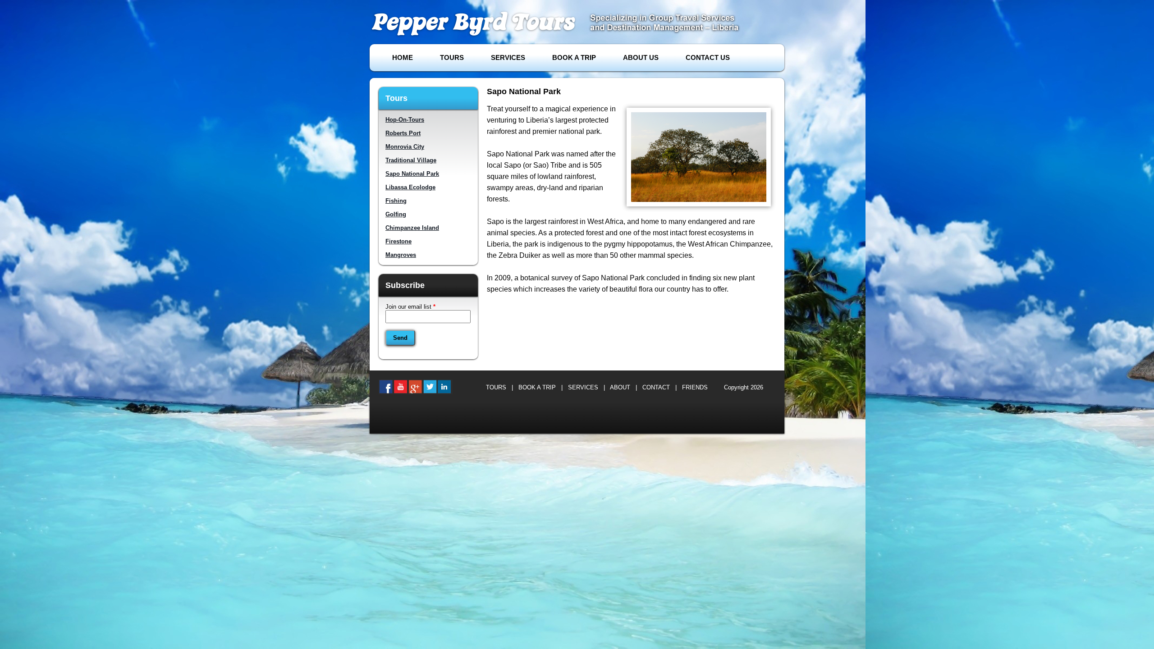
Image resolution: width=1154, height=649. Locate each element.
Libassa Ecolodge (410, 187)
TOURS (452, 57)
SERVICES (508, 57)
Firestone (398, 241)
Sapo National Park (412, 173)
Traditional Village (410, 160)
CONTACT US (708, 57)
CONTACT (656, 387)
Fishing (396, 200)
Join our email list (410, 306)
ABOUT (620, 387)
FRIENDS (695, 387)
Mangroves (400, 254)
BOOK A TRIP (574, 57)
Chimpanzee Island (412, 227)
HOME (402, 57)
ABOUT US (641, 57)
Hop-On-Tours (404, 119)
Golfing (395, 214)
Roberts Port (403, 133)
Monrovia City (404, 146)
